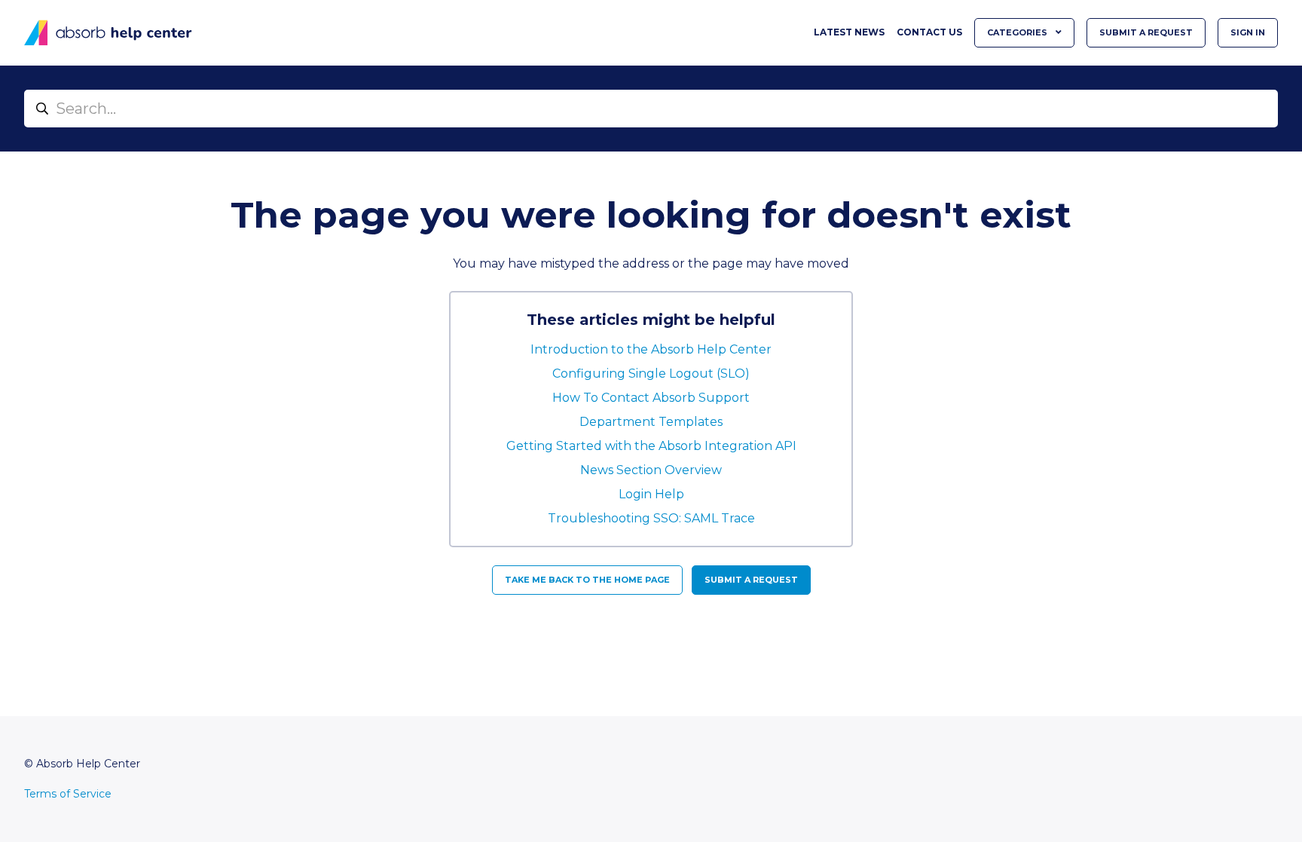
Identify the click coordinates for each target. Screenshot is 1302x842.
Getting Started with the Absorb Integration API (651, 446)
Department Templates (651, 422)
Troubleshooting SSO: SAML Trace (651, 518)
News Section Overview (651, 470)
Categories (1018, 32)
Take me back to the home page (587, 579)
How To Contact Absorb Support (651, 397)
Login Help (651, 494)
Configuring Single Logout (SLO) (651, 373)
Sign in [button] (1247, 32)
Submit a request (1146, 32)
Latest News (849, 32)
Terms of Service (68, 794)
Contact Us (929, 32)
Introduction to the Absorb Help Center (651, 349)
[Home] (108, 33)
